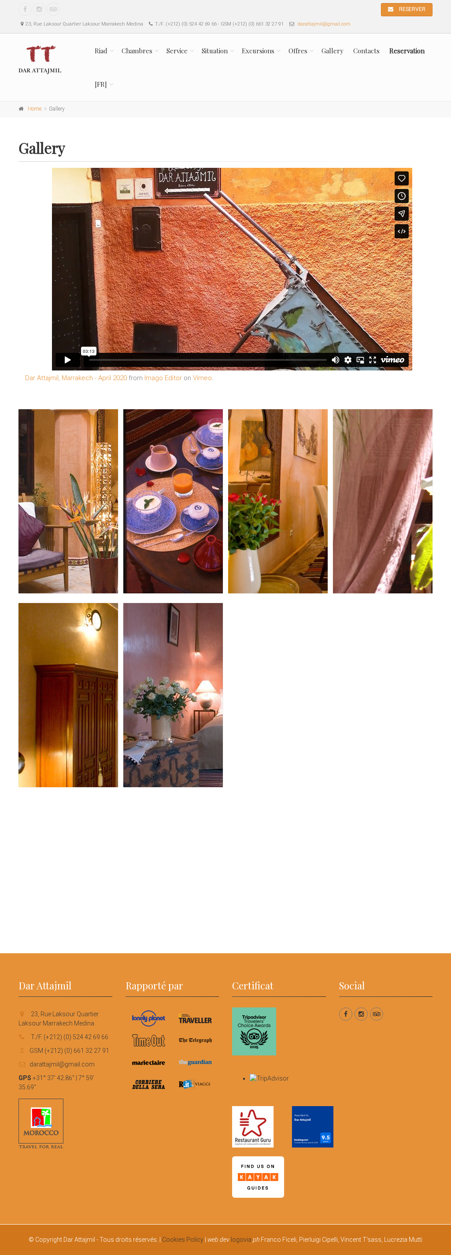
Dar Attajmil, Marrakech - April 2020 (76, 378)
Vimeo (202, 378)
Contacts (366, 50)
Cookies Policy (182, 1239)
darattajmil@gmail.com (324, 24)
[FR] (101, 84)
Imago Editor (163, 378)
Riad (101, 50)
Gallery (333, 50)
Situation (215, 50)
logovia (241, 1239)
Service (177, 50)
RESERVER (411, 9)
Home (34, 109)
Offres (297, 50)
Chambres (137, 50)
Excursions (258, 50)
